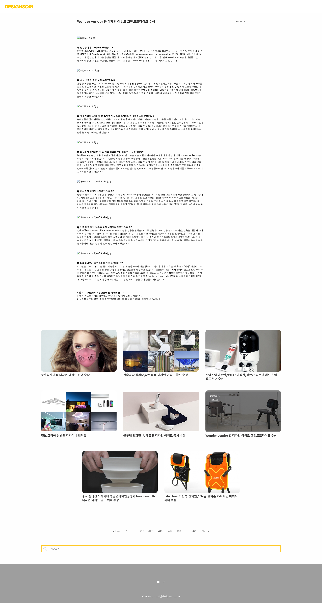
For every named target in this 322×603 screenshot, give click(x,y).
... (134, 531)
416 (142, 531)
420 (179, 531)
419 (170, 531)
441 (195, 531)
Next (205, 531)
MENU (314, 6)
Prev (117, 531)
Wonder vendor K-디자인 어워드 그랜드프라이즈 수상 (116, 21)
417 (150, 531)
